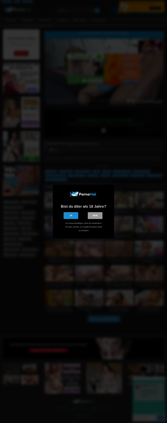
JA (71, 215)
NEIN (95, 215)
